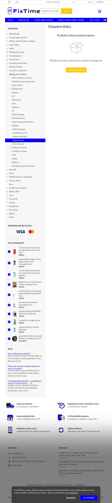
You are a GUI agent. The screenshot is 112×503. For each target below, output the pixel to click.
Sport (11, 195)
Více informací (72, 492)
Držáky (14, 158)
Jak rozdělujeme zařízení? (19, 354)
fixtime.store (17, 465)
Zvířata (12, 202)
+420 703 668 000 (19, 457)
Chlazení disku (18, 140)
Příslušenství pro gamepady (23, 81)
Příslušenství (17, 89)
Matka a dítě (14, 191)
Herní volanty (17, 85)
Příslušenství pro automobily (21, 177)
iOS (13, 96)
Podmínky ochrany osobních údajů (58, 485)
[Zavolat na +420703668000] (12, 2)
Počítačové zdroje (19, 151)
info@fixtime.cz (18, 453)
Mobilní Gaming (18, 114)
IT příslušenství (15, 56)
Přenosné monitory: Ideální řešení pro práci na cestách (24, 367)
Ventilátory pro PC (20, 133)
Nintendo (15, 107)
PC (13, 111)
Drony (11, 173)
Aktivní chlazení (19, 129)
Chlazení (15, 125)
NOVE (11, 217)
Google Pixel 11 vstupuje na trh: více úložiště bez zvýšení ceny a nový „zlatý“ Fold (79, 454)
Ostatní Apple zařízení (18, 37)
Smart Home (14, 59)
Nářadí (11, 213)
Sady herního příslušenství (22, 122)
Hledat (66, 11)
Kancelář (12, 169)
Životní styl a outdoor (18, 188)
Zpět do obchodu (76, 70)
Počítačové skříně (19, 147)
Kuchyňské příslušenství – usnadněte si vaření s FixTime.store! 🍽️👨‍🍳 (25, 382)
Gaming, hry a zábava (17, 74)
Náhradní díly (14, 34)
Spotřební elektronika (18, 63)
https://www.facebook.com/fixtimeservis (29, 461)
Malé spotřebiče (16, 67)
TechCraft (13, 199)
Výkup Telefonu (53, 2)
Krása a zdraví (15, 180)
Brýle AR (15, 162)
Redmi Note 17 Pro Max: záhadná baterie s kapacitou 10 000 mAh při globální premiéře (81, 472)
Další (14, 155)
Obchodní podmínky (35, 485)
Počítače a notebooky (18, 70)
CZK (89, 2)
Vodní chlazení (18, 144)
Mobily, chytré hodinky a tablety (22, 41)
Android (15, 92)
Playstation (16, 100)
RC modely (13, 210)
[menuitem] (10, 20)
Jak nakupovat (79, 485)
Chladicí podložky (20, 136)
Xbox (14, 103)
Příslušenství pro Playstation (23, 166)
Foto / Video (14, 45)
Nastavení (70, 497)
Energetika (13, 206)
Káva (11, 184)
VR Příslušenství (18, 118)
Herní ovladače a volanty (22, 78)
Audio (11, 48)
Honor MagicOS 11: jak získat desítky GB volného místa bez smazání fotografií (81, 463)
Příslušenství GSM (16, 52)
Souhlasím (90, 497)
